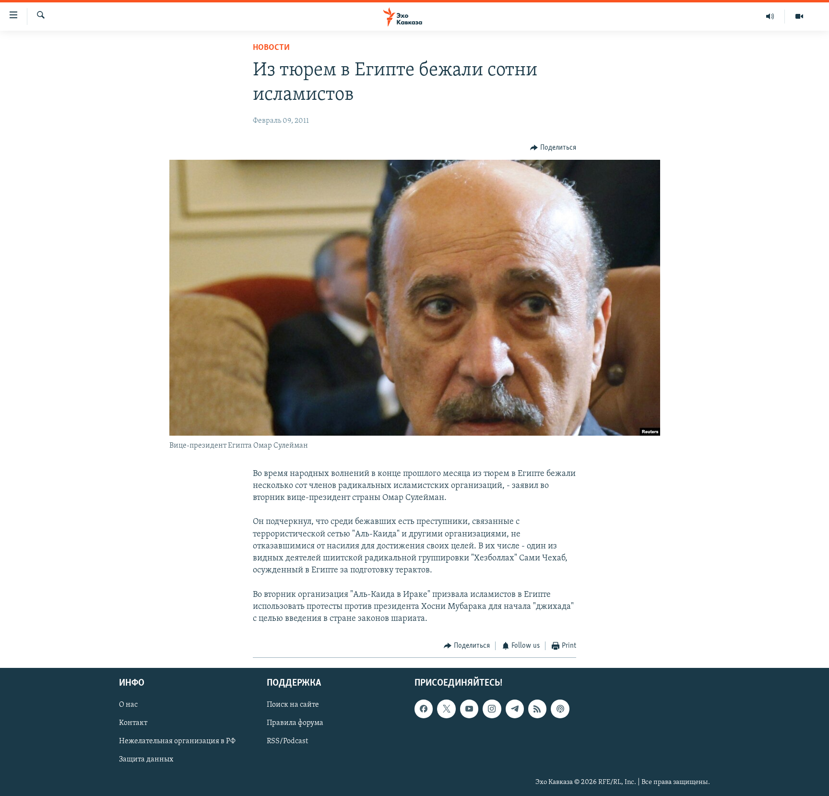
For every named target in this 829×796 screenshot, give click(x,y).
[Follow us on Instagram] (492, 709)
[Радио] (770, 16)
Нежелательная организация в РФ (177, 741)
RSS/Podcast (287, 741)
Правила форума (295, 723)
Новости (271, 48)
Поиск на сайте (293, 705)
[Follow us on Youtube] (469, 709)
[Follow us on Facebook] (423, 709)
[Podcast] (560, 709)
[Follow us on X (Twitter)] (446, 709)
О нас (128, 705)
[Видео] (799, 16)
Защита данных (146, 759)
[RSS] (537, 709)
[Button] (553, 148)
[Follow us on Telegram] (515, 709)
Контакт (133, 723)
